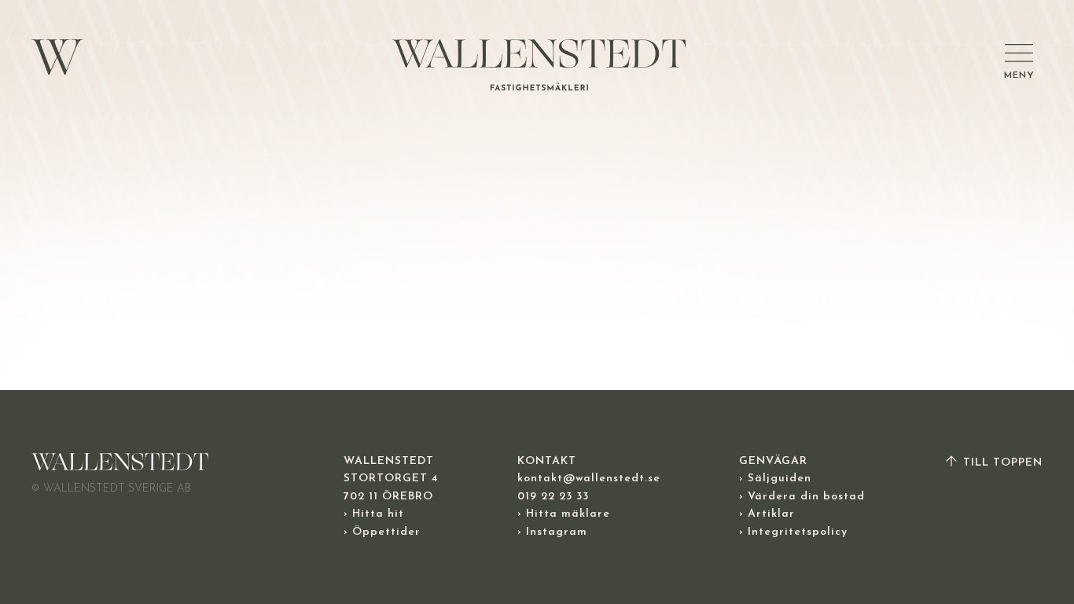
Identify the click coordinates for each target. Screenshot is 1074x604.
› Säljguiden (775, 478)
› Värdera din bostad (802, 497)
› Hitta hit (374, 514)
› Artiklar (767, 514)
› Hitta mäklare (563, 514)
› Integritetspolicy (793, 532)
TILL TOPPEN (1001, 463)
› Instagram (552, 532)
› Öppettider (382, 532)
